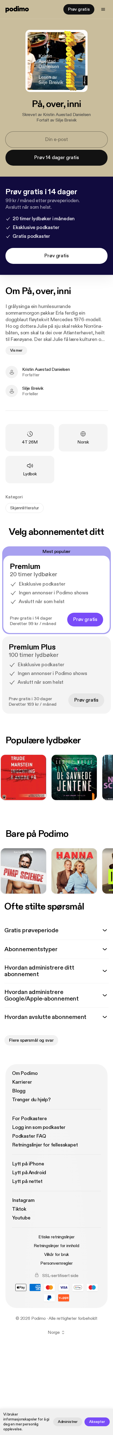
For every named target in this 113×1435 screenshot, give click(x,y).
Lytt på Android (29, 1173)
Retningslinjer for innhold (56, 1245)
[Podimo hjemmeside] (17, 9)
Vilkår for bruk (56, 1254)
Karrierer (22, 1082)
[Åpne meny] (103, 9)
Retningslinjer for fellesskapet (45, 1145)
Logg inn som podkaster (39, 1127)
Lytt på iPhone (28, 1164)
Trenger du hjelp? (31, 1100)
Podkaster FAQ (29, 1136)
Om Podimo (25, 1073)
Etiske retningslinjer (56, 1237)
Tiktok (19, 1209)
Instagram (23, 1200)
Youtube (21, 1218)
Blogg (19, 1091)
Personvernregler (56, 1263)
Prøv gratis (79, 9)
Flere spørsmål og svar (31, 1040)
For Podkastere (29, 1118)
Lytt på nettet (27, 1181)
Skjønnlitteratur (24, 508)
